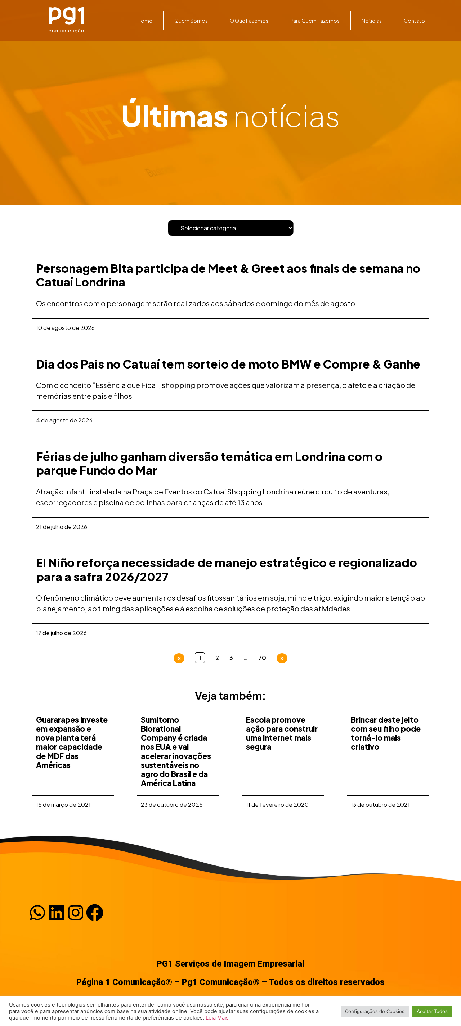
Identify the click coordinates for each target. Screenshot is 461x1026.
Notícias (372, 20)
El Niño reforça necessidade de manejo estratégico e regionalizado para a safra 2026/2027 (226, 569)
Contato (414, 20)
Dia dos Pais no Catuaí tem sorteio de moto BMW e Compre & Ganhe (228, 364)
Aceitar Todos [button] (432, 1011)
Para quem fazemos (315, 20)
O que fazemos (249, 20)
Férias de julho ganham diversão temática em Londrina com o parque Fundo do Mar (209, 463)
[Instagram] (75, 912)
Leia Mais (217, 1017)
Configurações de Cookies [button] (374, 1011)
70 (262, 657)
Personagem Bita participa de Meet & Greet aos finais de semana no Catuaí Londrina (228, 275)
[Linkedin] (56, 912)
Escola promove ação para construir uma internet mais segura (282, 733)
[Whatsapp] (37, 912)
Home (144, 20)
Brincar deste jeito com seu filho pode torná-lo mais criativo (386, 733)
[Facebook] (94, 912)
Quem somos (191, 20)
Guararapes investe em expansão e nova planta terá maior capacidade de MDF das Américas (72, 742)
